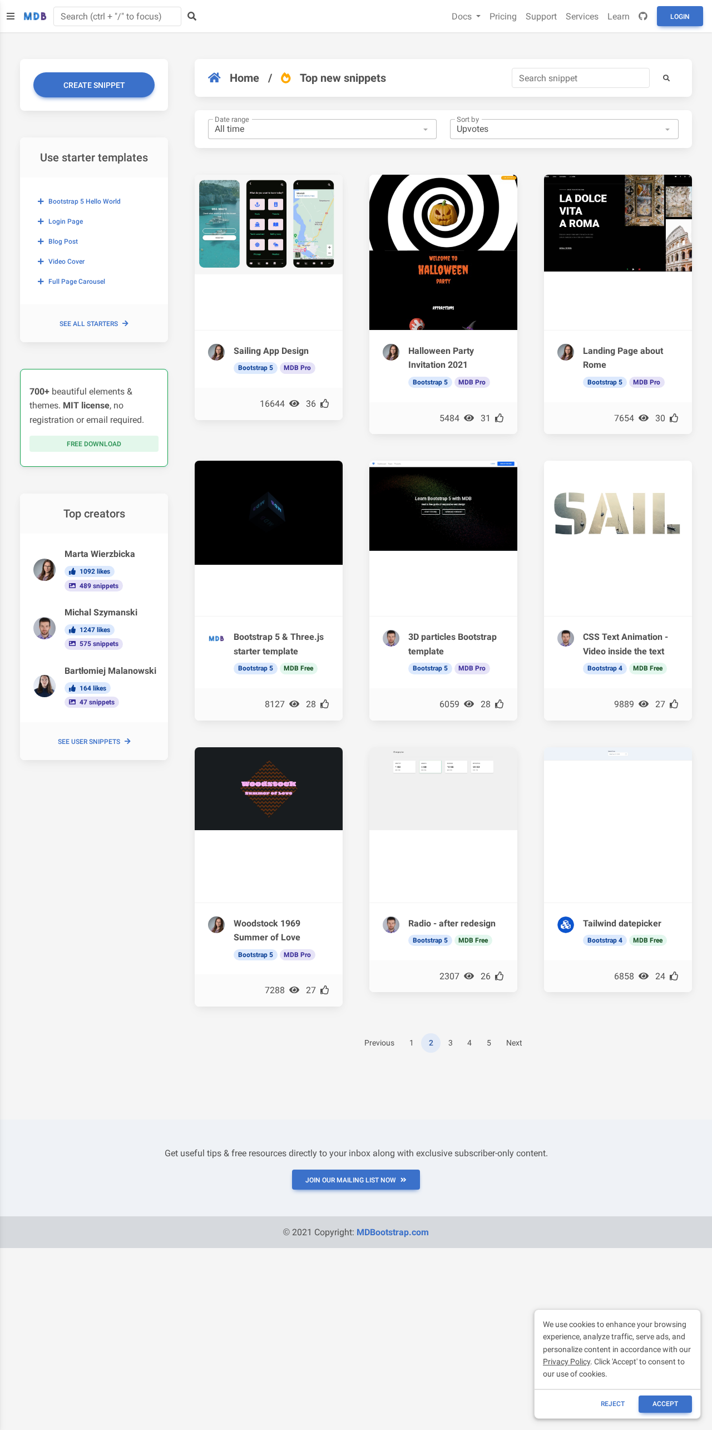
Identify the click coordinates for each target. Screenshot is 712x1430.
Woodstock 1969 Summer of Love (267, 930)
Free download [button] (94, 444)
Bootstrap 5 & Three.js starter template (279, 644)
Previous (379, 1043)
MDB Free (298, 668)
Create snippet (94, 85)
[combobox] (322, 129)
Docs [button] (463, 16)
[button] (666, 78)
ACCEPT (665, 1404)
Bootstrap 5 (255, 368)
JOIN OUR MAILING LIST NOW (350, 1180)
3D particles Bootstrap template (452, 644)
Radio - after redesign (452, 923)
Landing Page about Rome (623, 358)
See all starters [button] (89, 324)
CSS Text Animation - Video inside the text (625, 644)
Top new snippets (343, 78)
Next (514, 1043)
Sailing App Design (271, 351)
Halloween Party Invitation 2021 (441, 358)
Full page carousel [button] (76, 281)
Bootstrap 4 (604, 668)
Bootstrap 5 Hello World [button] (84, 201)
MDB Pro (297, 368)
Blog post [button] (63, 241)
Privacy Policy (566, 1361)
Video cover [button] (66, 261)
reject (613, 1404)
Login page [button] (65, 221)
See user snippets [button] (89, 742)
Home (244, 78)
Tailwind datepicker (622, 923)
